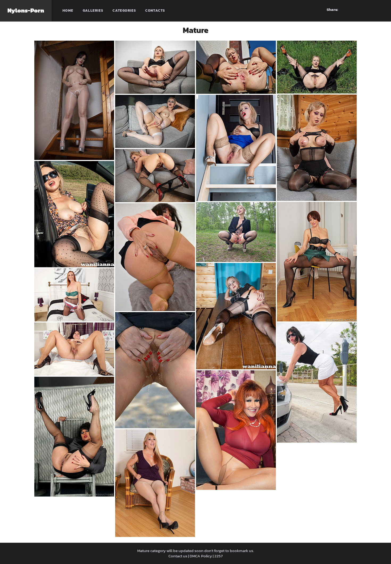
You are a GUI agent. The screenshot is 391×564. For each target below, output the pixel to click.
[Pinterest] (360, 9)
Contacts (155, 10)
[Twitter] (379, 9)
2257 (218, 556)
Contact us (177, 556)
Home (68, 10)
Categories (124, 10)
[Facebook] (350, 9)
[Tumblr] (370, 9)
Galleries (93, 10)
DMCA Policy (201, 556)
